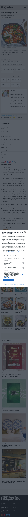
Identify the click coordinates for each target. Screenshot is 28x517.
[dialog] (14, 258)
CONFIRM (8, 279)
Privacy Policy (21, 284)
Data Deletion (6, 284)
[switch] (23, 258)
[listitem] (14, 255)
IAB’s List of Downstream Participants (15, 251)
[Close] (25, 232)
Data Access (14, 284)
